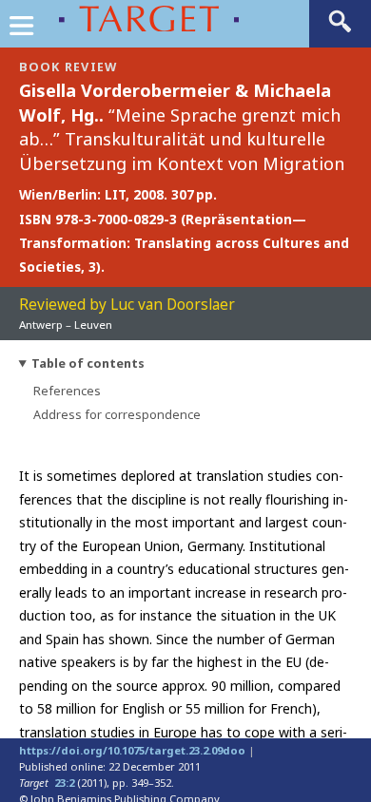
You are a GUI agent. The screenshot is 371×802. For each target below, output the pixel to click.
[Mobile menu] (21, 30)
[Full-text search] (340, 31)
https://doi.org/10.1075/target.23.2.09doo (132, 750)
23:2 (64, 782)
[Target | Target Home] (126, 18)
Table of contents (88, 363)
